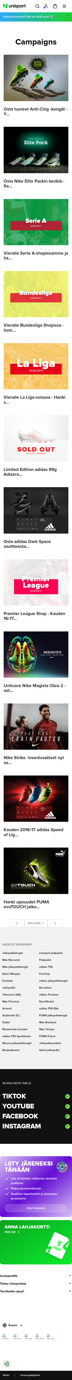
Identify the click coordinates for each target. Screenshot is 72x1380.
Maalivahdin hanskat (14, 1029)
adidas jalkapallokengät (53, 981)
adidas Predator (49, 994)
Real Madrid (46, 1001)
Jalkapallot (8, 987)
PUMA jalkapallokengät (53, 1015)
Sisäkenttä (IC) (11, 1015)
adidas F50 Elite (49, 1008)
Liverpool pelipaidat (51, 953)
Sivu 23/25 (34, 923)
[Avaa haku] (37, 6)
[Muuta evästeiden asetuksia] (7, 1364)
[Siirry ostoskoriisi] (55, 6)
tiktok (14, 1096)
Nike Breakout (47, 1022)
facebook (20, 1116)
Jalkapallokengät (12, 953)
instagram (21, 1126)
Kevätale (7, 981)
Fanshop (44, 974)
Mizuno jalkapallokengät (16, 1043)
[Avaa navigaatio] (64, 6)
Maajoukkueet (10, 1050)
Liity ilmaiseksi (36, 1208)
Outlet (6, 1022)
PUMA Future (47, 1036)
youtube (18, 1106)
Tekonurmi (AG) (11, 994)
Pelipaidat (45, 960)
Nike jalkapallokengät (15, 967)
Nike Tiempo (46, 1029)
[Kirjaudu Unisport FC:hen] (45, 6)
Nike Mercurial (11, 960)
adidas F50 (46, 967)
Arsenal (7, 1008)
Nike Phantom (10, 1001)
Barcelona (45, 987)
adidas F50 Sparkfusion (16, 1036)
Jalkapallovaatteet (50, 1043)
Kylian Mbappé (11, 974)
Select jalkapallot (49, 1050)
